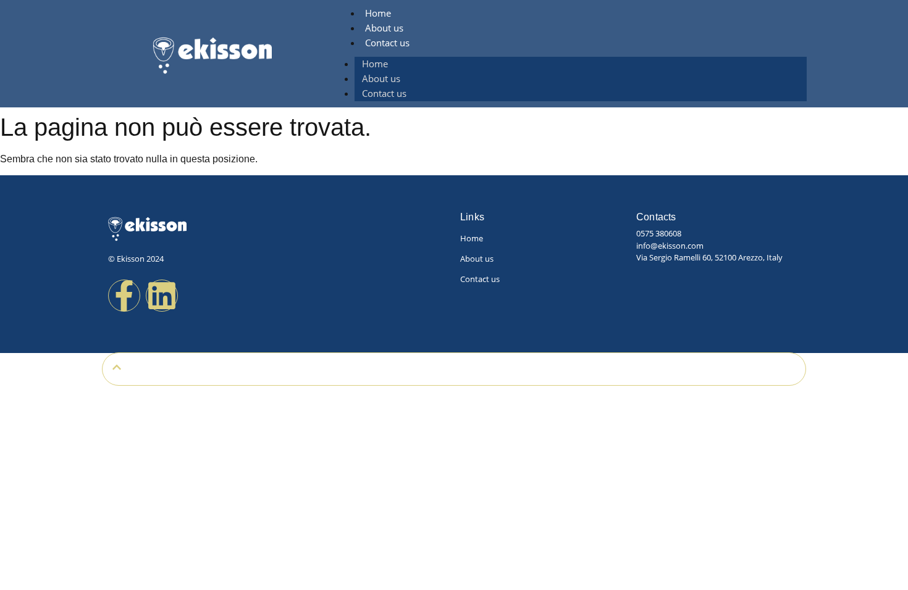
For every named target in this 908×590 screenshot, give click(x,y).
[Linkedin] (162, 296)
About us (384, 28)
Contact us (387, 42)
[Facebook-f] (124, 296)
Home (378, 13)
